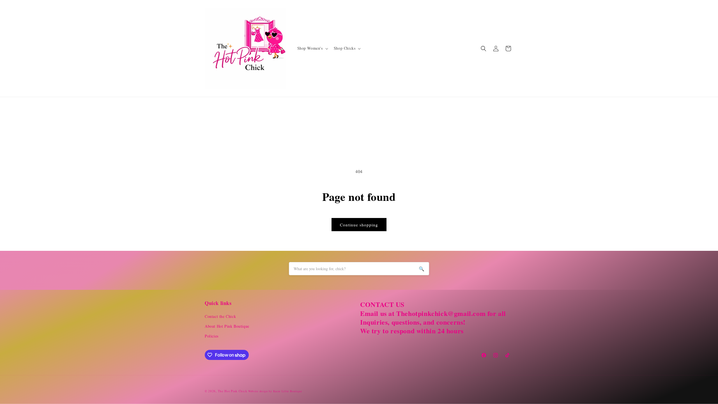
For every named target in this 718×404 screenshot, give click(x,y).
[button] (312, 48)
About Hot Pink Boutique (227, 326)
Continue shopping (359, 225)
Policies (211, 336)
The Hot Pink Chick (232, 391)
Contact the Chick (220, 316)
